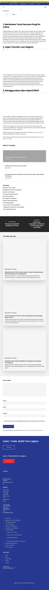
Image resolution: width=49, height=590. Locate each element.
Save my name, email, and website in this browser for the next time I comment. (24, 421)
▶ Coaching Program (8, 202)
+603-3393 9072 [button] (6, 505)
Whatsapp (20, 134)
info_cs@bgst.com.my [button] (8, 512)
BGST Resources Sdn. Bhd (37, 132)
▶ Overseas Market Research (10, 194)
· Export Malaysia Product (9, 209)
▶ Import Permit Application (10, 200)
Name (5, 401)
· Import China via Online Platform (11, 205)
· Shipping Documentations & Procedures (13, 207)
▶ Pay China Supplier (8, 196)
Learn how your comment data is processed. (32, 430)
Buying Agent (25, 132)
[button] (45, 7)
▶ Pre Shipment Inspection (10, 198)
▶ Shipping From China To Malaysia (12, 190)
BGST (8, 119)
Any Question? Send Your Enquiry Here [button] (8, 567)
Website (5, 413)
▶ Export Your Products (9, 192)
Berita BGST (6, 11)
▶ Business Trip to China (9, 187)
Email (4, 407)
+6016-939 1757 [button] (6, 509)
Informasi (14, 269)
